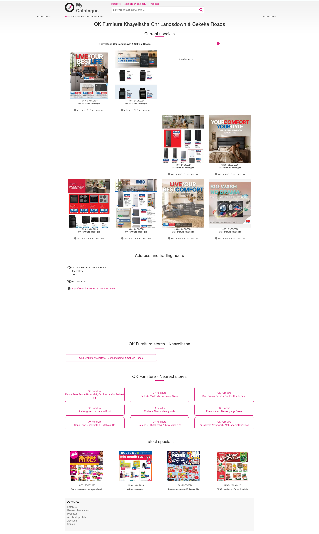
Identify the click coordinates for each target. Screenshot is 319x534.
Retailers (116, 3)
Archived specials (76, 517)
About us (72, 520)
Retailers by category (135, 3)
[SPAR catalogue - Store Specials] (232, 466)
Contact (71, 524)
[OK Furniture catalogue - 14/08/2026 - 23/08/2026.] (183, 139)
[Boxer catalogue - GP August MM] (183, 466)
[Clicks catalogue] (135, 466)
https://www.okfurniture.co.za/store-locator (93, 288)
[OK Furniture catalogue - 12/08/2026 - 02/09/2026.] (230, 139)
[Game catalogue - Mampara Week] (86, 466)
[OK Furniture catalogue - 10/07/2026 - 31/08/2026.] (230, 203)
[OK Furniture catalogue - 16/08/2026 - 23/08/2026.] (136, 74)
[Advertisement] (46, 67)
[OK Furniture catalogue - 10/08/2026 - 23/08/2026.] (89, 74)
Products (154, 3)
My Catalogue (87, 7)
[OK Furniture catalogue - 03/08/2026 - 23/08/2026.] (183, 203)
